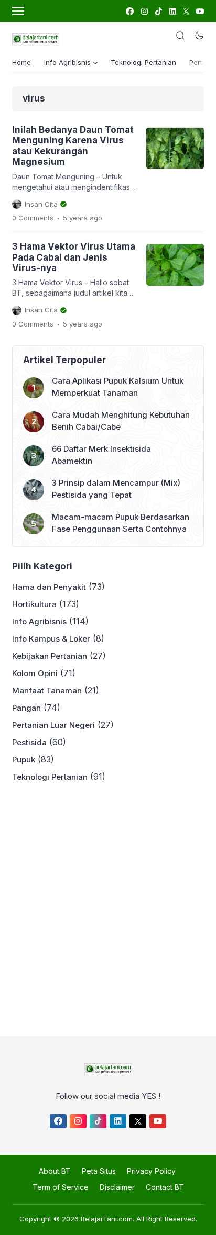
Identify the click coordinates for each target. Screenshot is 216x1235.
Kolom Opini (35, 673)
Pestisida (29, 742)
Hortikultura (34, 604)
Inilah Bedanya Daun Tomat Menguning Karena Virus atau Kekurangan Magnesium (73, 146)
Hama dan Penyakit (49, 587)
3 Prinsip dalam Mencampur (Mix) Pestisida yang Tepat (116, 489)
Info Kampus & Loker (51, 639)
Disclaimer (117, 1187)
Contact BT (165, 1187)
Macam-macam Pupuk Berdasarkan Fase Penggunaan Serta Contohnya (120, 523)
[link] (129, 11)
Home (21, 62)
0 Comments (32, 218)
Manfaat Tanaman (47, 690)
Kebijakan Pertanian (49, 656)
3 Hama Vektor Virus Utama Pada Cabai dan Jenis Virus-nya (73, 257)
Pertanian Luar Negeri (53, 725)
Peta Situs (99, 1170)
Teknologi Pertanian (143, 62)
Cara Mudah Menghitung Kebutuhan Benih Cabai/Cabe (121, 421)
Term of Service (61, 1187)
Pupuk (23, 760)
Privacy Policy (151, 1170)
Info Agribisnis (39, 621)
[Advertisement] (108, 906)
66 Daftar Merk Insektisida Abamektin (101, 455)
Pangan (26, 708)
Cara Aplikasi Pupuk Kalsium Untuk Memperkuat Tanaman (117, 387)
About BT (55, 1170)
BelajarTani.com (107, 1219)
